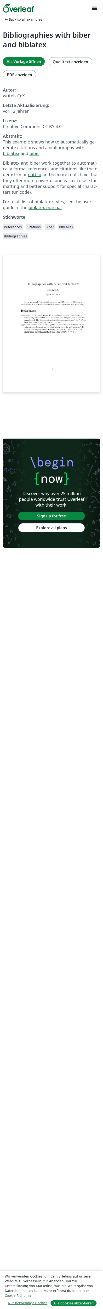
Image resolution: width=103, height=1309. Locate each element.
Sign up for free (51, 516)
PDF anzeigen (19, 74)
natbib (34, 174)
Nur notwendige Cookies (27, 1303)
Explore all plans (51, 527)
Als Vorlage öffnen (24, 61)
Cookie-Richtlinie (18, 1295)
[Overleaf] (18, 8)
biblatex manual (45, 207)
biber (34, 153)
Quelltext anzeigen (70, 61)
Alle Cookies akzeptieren (73, 1303)
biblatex (11, 153)
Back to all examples (23, 19)
